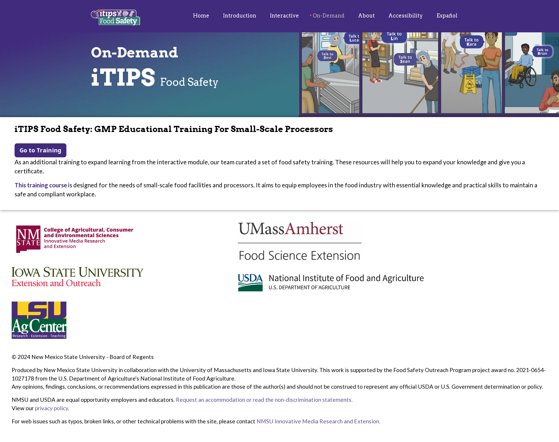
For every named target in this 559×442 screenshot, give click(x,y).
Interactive (284, 16)
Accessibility (405, 16)
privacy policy (51, 408)
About (366, 16)
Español (446, 16)
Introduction (239, 16)
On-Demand (328, 16)
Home (201, 16)
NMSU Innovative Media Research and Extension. (318, 421)
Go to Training (40, 150)
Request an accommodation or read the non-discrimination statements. (264, 399)
